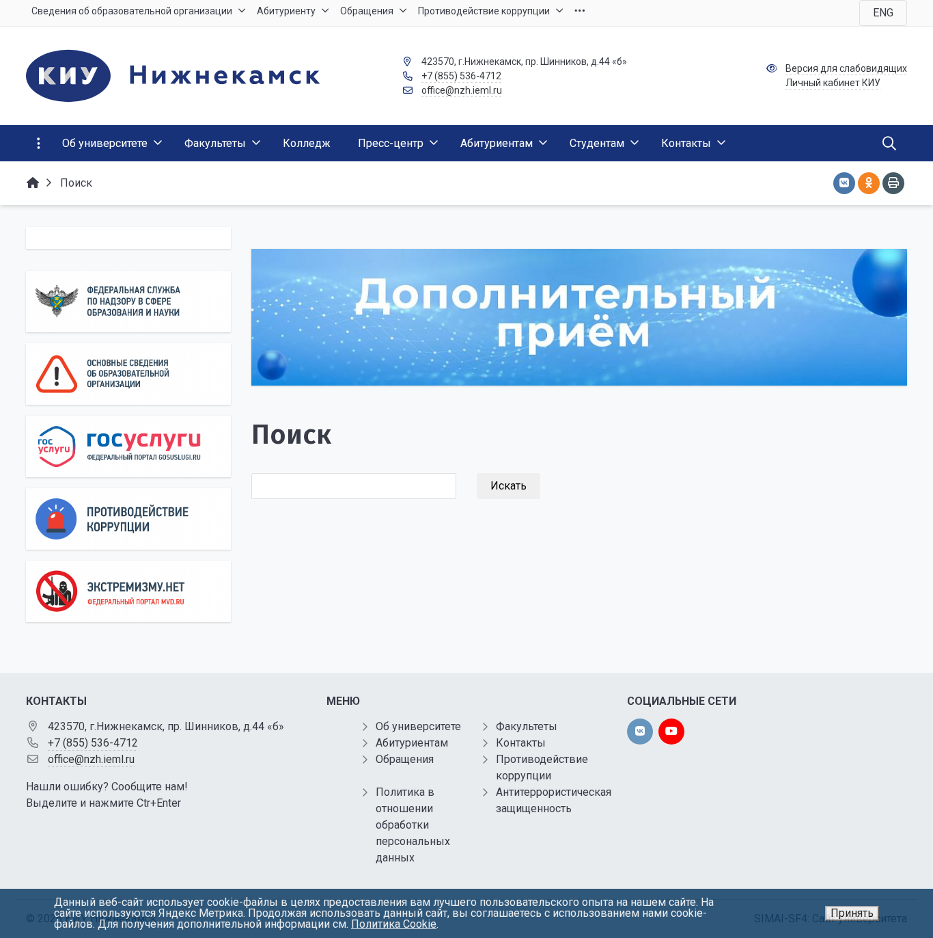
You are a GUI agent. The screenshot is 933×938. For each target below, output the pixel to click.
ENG (883, 12)
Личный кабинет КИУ (832, 82)
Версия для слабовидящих (846, 68)
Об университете (418, 726)
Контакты (521, 742)
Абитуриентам (412, 742)
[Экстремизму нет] (128, 591)
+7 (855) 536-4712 (461, 75)
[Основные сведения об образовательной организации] (128, 374)
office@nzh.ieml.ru (461, 90)
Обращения (405, 759)
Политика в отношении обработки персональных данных (413, 825)
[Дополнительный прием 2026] (579, 317)
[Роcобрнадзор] (128, 301)
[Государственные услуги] (128, 446)
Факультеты (526, 726)
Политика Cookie (393, 923)
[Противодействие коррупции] (128, 519)
